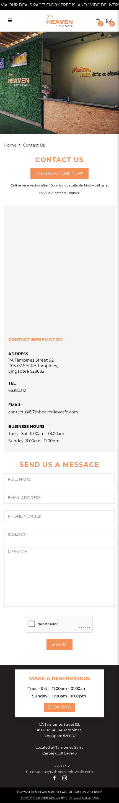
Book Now (59, 707)
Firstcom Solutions (82, 798)
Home (10, 145)
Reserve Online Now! (59, 173)
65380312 (17, 390)
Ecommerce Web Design (40, 798)
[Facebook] (54, 778)
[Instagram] (64, 778)
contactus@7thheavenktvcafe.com (43, 412)
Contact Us (34, 145)
